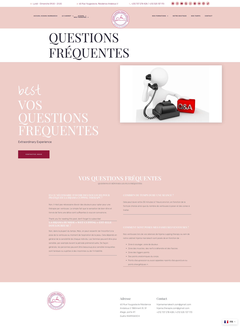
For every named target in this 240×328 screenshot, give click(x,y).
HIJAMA (81, 16)
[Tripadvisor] (199, 3)
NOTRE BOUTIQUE (180, 16)
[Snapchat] (203, 3)
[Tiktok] (208, 3)
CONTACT (208, 16)
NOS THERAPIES (80, 17)
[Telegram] (195, 3)
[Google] (186, 3)
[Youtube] (182, 3)
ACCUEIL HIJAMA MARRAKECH (45, 16)
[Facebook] (173, 3)
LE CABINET (66, 16)
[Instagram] (177, 3)
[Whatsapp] (190, 3)
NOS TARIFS (195, 16)
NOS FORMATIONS (159, 16)
